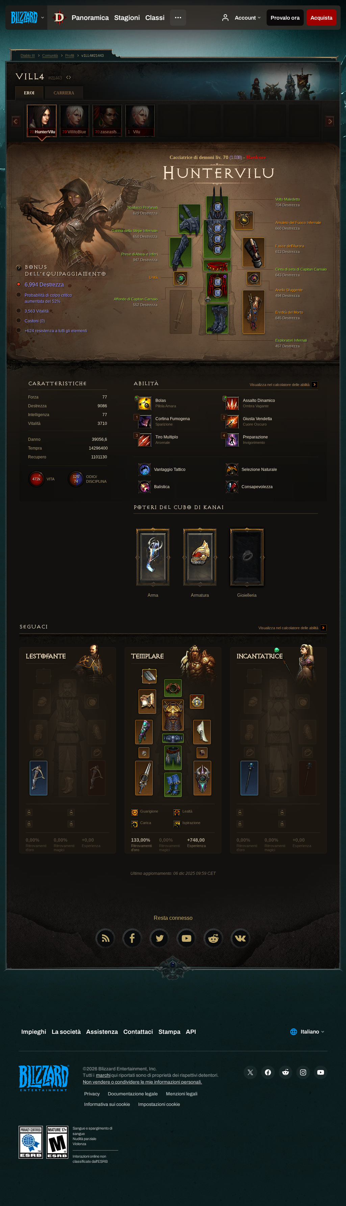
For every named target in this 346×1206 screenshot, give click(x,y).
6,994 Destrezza (44, 285)
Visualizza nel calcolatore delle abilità (280, 385)
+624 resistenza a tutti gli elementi (56, 330)
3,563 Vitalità (37, 311)
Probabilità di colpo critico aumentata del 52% (48, 298)
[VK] (240, 938)
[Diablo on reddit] (213, 938)
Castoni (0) (35, 321)
